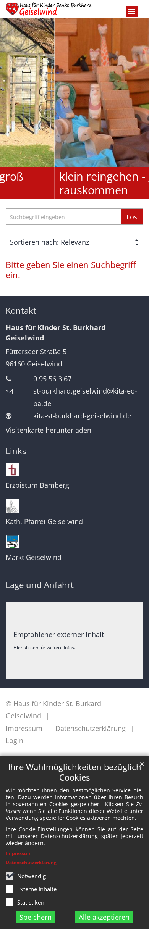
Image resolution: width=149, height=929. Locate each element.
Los (132, 216)
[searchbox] (63, 216)
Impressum (19, 853)
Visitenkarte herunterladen (48, 430)
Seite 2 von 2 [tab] (81, 192)
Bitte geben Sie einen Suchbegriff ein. (71, 270)
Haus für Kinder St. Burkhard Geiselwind (55, 332)
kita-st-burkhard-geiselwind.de (82, 415)
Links (16, 451)
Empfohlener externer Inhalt (58, 634)
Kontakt (21, 310)
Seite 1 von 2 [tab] (67, 192)
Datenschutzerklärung (31, 862)
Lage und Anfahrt (40, 585)
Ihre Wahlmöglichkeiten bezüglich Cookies (74, 772)
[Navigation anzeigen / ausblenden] (132, 11)
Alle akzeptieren (104, 917)
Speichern (35, 917)
